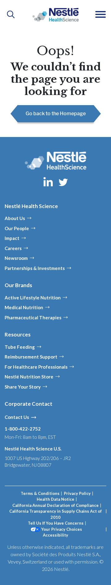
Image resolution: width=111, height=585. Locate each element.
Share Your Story (23, 386)
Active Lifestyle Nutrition (33, 297)
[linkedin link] (48, 181)
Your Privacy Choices (61, 529)
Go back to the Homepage (56, 113)
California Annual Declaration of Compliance (55, 505)
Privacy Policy (77, 493)
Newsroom (16, 258)
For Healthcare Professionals (36, 367)
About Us (15, 218)
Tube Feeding (20, 347)
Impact (12, 238)
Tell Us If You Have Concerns (56, 523)
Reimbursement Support (31, 356)
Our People (17, 228)
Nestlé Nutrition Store (29, 376)
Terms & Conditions (40, 493)
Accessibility (55, 535)
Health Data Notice (55, 499)
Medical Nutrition (24, 307)
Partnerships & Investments (35, 268)
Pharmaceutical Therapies (33, 317)
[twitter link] (63, 181)
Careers (13, 248)
